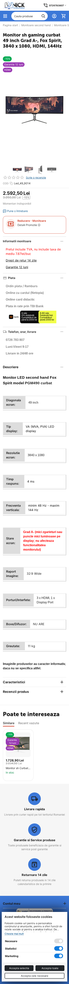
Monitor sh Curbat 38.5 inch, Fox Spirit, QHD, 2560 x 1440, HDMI (19, 768)
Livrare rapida (34, 809)
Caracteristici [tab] (14, 682)
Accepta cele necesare (34, 975)
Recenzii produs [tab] (16, 692)
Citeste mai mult (14, 933)
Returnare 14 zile (34, 875)
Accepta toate (50, 968)
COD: (6, 183)
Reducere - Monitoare (31, 220)
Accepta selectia (19, 968)
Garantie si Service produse (34, 840)
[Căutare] (43, 16)
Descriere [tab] (10, 367)
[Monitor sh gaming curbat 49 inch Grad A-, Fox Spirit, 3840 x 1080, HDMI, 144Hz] (34, 108)
